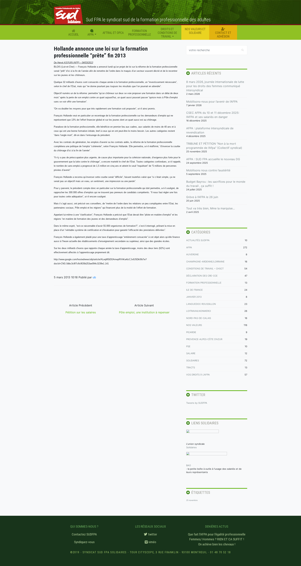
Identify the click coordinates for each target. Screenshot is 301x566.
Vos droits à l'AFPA (198, 374)
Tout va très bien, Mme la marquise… (210, 208)
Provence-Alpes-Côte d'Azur (204, 339)
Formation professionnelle (139, 32)
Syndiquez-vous (84, 542)
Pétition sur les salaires (80, 312)
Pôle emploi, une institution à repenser (144, 312)
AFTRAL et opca (113, 33)
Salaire (190, 353)
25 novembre (192, 500)
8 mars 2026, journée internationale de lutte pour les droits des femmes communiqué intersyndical (215, 86)
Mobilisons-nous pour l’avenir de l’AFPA (212, 101)
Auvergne (192, 254)
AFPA (189, 247)
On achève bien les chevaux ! (216, 544)
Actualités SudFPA (198, 240)
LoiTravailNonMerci (198, 311)
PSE (188, 346)
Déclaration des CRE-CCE (202, 275)
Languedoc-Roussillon (201, 304)
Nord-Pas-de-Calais (198, 318)
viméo (152, 542)
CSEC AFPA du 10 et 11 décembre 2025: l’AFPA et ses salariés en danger (212, 115)
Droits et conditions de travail (167, 32)
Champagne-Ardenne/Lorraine (205, 261)
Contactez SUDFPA (84, 534)
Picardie (191, 332)
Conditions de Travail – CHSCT (205, 268)
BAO (188, 465)
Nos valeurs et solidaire (195, 31)
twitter (152, 534)
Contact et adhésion (223, 34)
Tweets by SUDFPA (196, 402)
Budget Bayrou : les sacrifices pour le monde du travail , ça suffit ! (215, 184)
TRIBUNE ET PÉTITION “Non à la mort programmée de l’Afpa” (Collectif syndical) (214, 146)
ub (94, 277)
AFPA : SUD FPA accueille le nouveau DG (213, 159)
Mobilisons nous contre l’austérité (208, 170)
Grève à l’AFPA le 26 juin (202, 197)
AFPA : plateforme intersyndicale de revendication (209, 130)
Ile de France (194, 289)
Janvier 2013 (194, 296)
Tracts (190, 367)
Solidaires (192, 360)
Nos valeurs (194, 325)
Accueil (73, 34)
